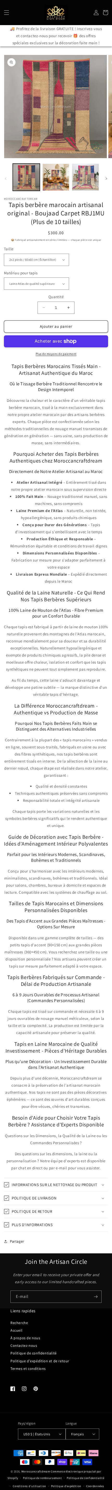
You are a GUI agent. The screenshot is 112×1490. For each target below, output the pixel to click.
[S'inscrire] (95, 1297)
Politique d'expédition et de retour (39, 1361)
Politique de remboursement (42, 1478)
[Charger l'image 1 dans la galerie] (26, 177)
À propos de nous (25, 1338)
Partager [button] (17, 1241)
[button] (6, 12)
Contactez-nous (23, 1345)
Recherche (19, 1322)
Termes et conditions (28, 1368)
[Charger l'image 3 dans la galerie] (85, 177)
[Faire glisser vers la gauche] (5, 178)
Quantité (56, 296)
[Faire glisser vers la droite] (106, 178)
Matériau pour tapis (21, 272)
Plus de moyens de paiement (56, 354)
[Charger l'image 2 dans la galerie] (56, 177)
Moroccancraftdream (35, 1471)
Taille (8, 248)
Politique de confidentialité (33, 1353)
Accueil (16, 1330)
